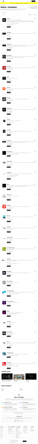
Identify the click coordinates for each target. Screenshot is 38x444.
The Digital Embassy (10, 290)
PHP (20, 390)
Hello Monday (9, 55)
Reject (21, 441)
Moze (8, 341)
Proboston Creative (10, 301)
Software (2, 431)
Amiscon (8, 18)
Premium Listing (25, 430)
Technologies (21, 389)
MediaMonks (9, 108)
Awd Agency (9, 32)
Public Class (9, 194)
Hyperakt (8, 87)
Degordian (9, 205)
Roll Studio (9, 226)
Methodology (32, 430)
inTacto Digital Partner (11, 247)
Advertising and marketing (11, 433)
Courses (1, 433)
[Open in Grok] (22, 421)
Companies (2, 429)
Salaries (1, 436)
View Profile (8, 38)
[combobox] (28, 1)
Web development (10, 428)
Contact (32, 431)
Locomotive (9, 140)
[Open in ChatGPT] (15, 421)
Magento (2, 389)
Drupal (2, 390)
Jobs (1, 435)
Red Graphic (9, 66)
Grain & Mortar (9, 161)
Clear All (35, 14)
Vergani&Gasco (9, 151)
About (31, 428)
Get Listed (24, 428)
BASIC (8, 184)
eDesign (8, 119)
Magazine (2, 434)
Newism (8, 311)
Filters (30, 14)
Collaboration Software (18, 432)
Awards (1, 430)
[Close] (27, 441)
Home (1, 428)
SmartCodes (9, 362)
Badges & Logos (25, 432)
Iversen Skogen (9, 281)
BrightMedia (9, 271)
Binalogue (8, 97)
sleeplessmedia (9, 237)
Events (1, 432)
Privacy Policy (16, 441)
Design (9, 432)
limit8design (9, 172)
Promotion (24, 431)
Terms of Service (13, 442)
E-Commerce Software (18, 433)
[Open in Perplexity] (20, 421)
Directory (2, 437)
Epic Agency (9, 44)
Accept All (24, 441)
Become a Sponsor (25, 429)
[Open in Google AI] (18, 421)
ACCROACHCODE (10, 352)
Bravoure (8, 215)
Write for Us (32, 429)
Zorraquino (9, 321)
